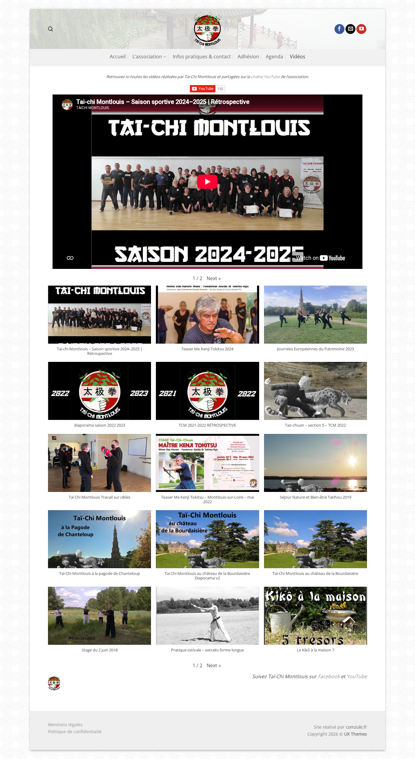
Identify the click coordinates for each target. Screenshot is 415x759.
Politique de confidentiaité (74, 731)
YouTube (357, 676)
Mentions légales (65, 724)
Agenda (274, 56)
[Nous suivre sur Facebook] (339, 29)
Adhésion (248, 56)
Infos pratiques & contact (202, 56)
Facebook (329, 676)
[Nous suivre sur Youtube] (361, 29)
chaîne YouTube (265, 76)
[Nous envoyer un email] (350, 29)
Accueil (118, 56)
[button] (50, 29)
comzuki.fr (356, 727)
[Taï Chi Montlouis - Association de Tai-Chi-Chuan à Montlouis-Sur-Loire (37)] (207, 29)
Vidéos (297, 56)
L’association (147, 56)
